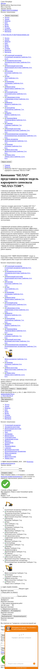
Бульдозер (8, 430)
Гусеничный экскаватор (13, 425)
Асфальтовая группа (11, 439)
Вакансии (8, 29)
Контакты (8, 31)
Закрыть (4, 493)
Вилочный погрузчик (12, 449)
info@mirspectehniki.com (21, 35)
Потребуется (5, 610)
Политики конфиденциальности (11, 476)
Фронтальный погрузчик (13, 428)
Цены (6, 24)
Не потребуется (15, 610)
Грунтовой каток (10, 437)
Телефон (22, 471)
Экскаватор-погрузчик (12, 427)
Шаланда (8, 441)
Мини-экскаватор (10, 453)
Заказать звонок (21, 388)
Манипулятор (9, 435)
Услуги (7, 17)
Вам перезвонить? (7, 399)
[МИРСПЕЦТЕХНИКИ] (9, 10)
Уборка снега (9, 458)
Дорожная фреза (10, 446)
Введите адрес (24, 588)
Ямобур (7, 444)
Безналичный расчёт (20, 616)
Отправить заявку (7, 473)
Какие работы (22, 596)
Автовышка (9, 434)
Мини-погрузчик (10, 456)
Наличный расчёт (7, 616)
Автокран (8, 455)
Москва (3, 3)
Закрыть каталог (6, 162)
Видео (7, 26)
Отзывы (7, 28)
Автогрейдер (9, 442)
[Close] (1, 467)
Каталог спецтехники (11, 15)
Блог (6, 22)
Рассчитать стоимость (8, 388)
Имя (20, 469)
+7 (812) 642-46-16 (7, 35)
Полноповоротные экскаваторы (15, 451)
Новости (7, 21)
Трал (6, 432)
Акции (7, 19)
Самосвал (8, 448)
